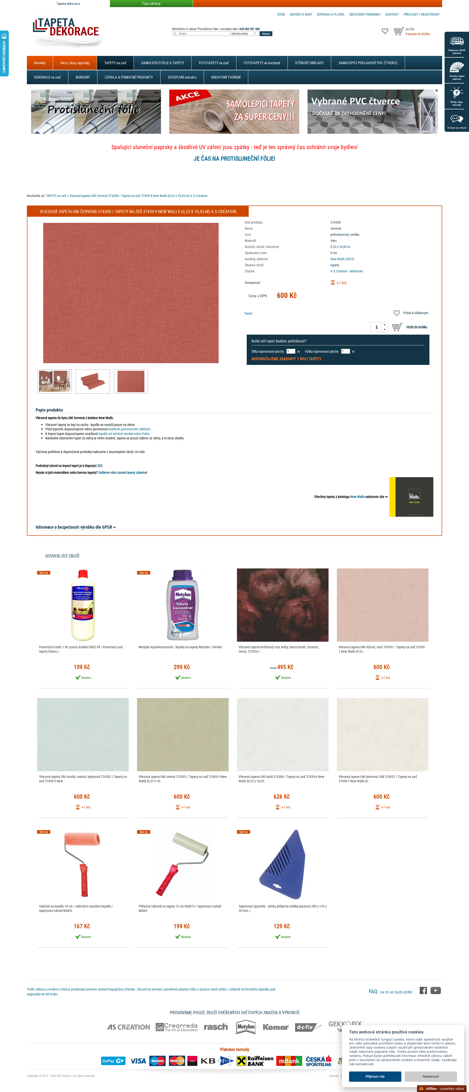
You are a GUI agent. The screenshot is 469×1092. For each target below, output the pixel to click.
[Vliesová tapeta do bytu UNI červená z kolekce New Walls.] (54, 381)
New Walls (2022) (342, 259)
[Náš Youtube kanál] (435, 990)
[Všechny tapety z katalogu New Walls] (411, 496)
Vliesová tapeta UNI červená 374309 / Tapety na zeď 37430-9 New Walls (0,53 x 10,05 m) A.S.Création (138, 195)
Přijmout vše (375, 1076)
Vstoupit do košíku (417, 33)
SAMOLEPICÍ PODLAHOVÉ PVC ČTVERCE (368, 62)
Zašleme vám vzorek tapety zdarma (122, 472)
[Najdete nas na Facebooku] (423, 990)
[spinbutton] (377, 327)
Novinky (39, 62)
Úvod (281, 14)
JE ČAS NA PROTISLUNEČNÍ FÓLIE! (234, 158)
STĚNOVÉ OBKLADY (309, 62)
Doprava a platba (330, 14)
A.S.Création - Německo (346, 271)
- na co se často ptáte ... (393, 992)
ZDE (100, 465)
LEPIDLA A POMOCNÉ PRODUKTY (129, 77)
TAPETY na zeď (115, 62)
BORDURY (83, 77)
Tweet (248, 313)
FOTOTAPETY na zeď (214, 62)
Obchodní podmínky (365, 14)
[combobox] (244, 33)
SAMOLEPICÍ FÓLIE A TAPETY (162, 62)
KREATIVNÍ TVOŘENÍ (226, 77)
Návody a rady (301, 14)
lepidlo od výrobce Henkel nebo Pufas (124, 433)
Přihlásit (411, 14)
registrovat (430, 14)
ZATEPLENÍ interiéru (182, 77)
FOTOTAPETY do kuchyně (262, 62)
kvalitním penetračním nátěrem (129, 429)
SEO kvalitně (64, 1076)
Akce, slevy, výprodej (74, 62)
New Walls (357, 496)
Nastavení (431, 1076)
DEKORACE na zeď (47, 77)
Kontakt (392, 14)
